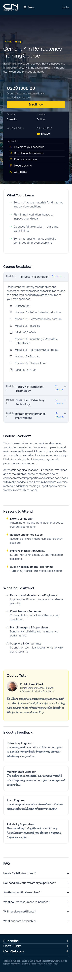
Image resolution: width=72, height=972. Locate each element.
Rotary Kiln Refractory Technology (34, 389)
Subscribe (11, 941)
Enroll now (36, 104)
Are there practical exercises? (22, 892)
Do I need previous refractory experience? (29, 883)
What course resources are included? (26, 902)
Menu (31, 7)
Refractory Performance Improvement (35, 416)
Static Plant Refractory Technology (34, 402)
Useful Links (12, 946)
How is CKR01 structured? (19, 873)
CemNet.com (13, 951)
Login (65, 7)
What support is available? (20, 921)
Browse (43, 133)
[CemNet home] (10, 7)
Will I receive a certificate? (19, 911)
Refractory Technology (33, 277)
